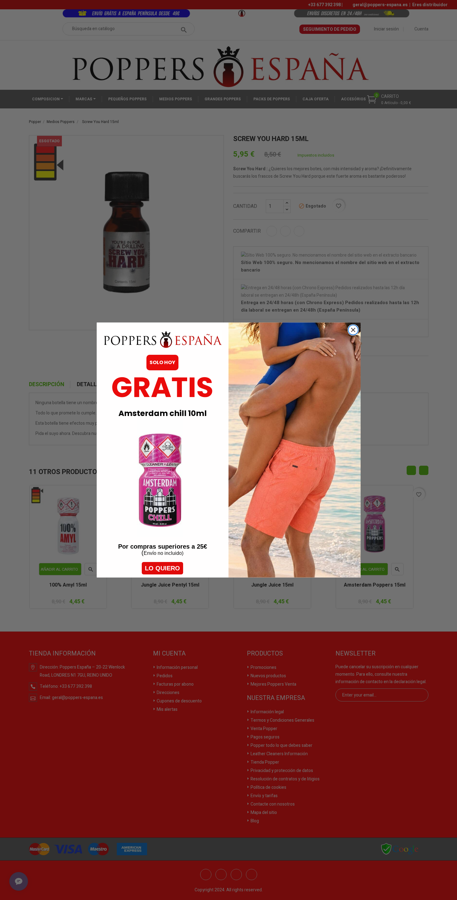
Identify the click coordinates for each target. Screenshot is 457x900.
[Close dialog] (353, 330)
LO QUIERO (162, 568)
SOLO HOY (162, 362)
